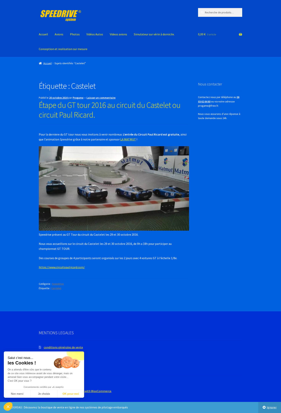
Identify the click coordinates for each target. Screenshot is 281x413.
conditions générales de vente (63, 347)
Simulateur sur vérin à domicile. (154, 34)
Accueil (43, 34)
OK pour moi (71, 393)
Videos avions (118, 34)
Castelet (56, 288)
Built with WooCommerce (94, 391)
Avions (59, 34)
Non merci (17, 393)
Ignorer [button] (272, 407)
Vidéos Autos (94, 34)
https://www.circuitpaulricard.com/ (62, 267)
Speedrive (58, 284)
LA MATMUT (128, 139)
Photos (75, 34)
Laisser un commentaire (101, 97)
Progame (78, 97)
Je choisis (44, 393)
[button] (8, 406)
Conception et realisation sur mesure (63, 49)
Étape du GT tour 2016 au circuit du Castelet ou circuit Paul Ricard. (109, 110)
